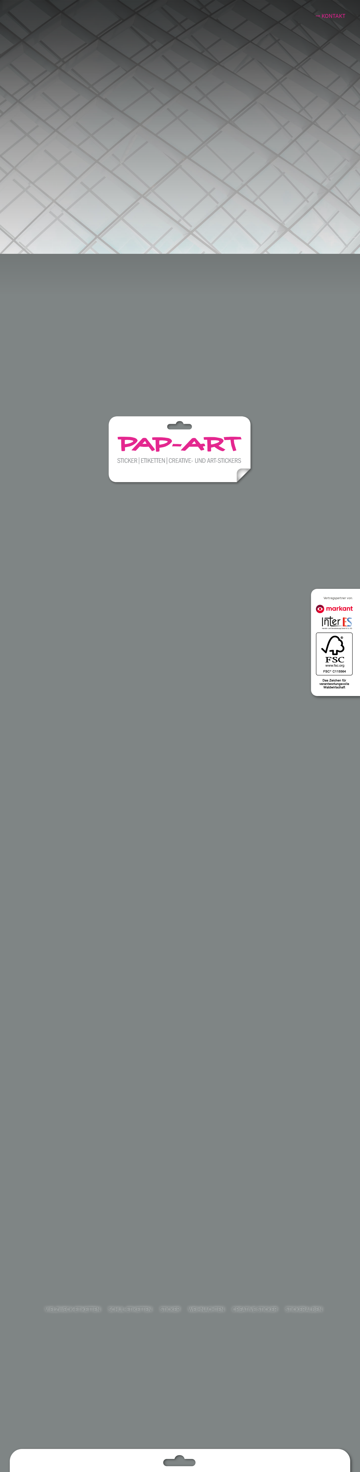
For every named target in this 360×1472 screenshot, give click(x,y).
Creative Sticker (254, 1309)
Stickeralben (303, 1309)
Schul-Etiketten (130, 1309)
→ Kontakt (330, 16)
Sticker (170, 1309)
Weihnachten (206, 1309)
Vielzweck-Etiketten (72, 1309)
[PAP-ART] (181, 450)
